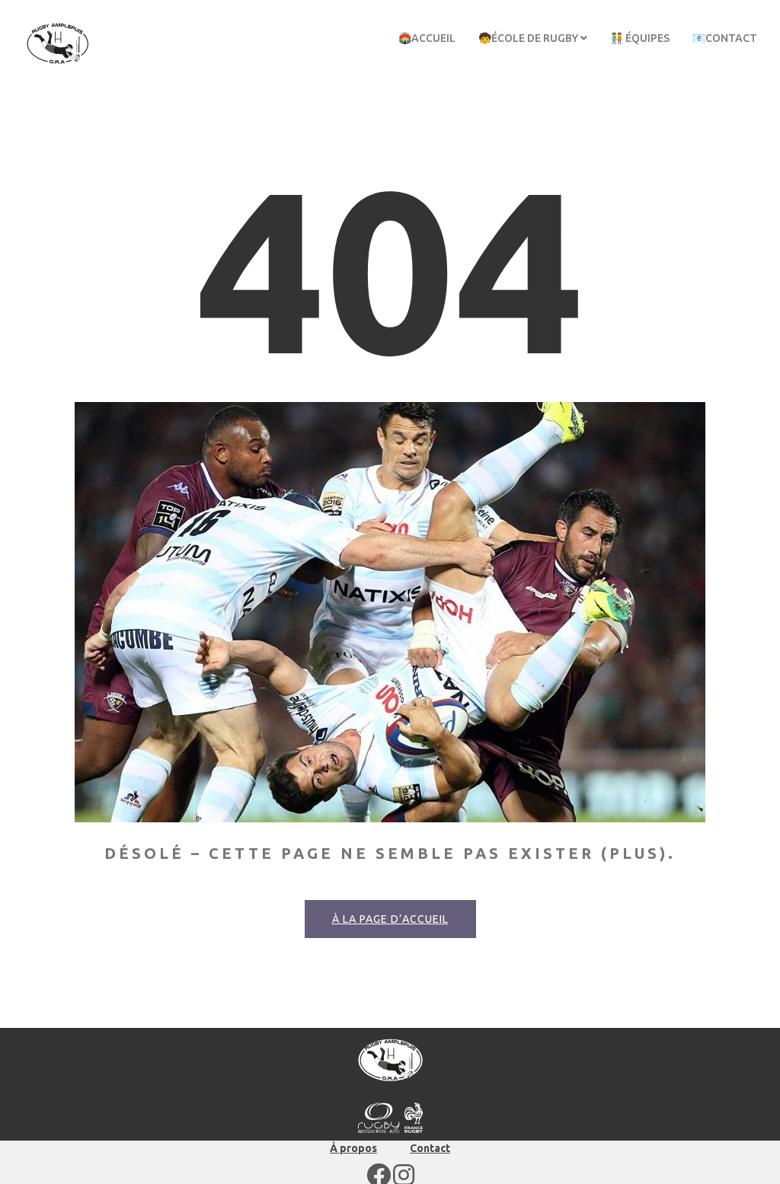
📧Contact (724, 38)
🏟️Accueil (427, 38)
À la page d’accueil (390, 919)
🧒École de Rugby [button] (529, 38)
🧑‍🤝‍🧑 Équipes (640, 38)
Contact (430, 1148)
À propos (353, 1148)
